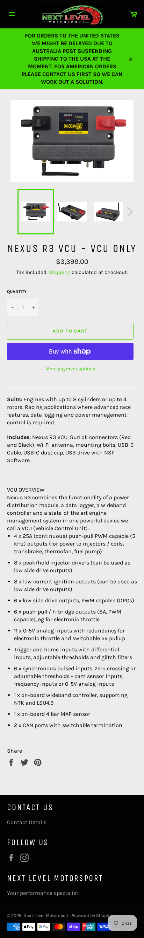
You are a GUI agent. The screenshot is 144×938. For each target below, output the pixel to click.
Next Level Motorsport (46, 915)
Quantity (17, 291)
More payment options (70, 369)
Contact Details (26, 822)
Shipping (59, 272)
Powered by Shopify (91, 915)
